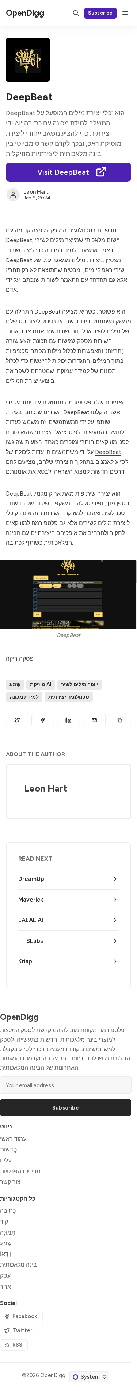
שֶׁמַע (14, 684)
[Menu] (125, 13)
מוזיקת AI (41, 684)
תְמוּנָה (7, 1232)
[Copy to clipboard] (120, 720)
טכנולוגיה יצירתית (68, 696)
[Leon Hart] (13, 194)
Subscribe (100, 13)
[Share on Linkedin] (68, 720)
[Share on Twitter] (17, 720)
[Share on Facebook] (42, 720)
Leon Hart (36, 192)
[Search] (76, 13)
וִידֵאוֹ (5, 1254)
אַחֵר (5, 1286)
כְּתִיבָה (8, 1210)
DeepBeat (19, 240)
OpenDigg (52, 1375)
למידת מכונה (24, 696)
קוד (4, 1221)
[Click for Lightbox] (68, 594)
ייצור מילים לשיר (79, 684)
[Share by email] (94, 720)
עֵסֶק (5, 1275)
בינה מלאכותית (18, 1264)
